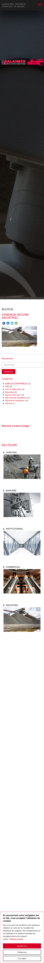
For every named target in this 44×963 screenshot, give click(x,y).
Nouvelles (9, 391)
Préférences (22, 952)
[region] (22, 937)
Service (8, 403)
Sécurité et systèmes (14, 400)
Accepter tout (22, 946)
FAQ (7, 386)
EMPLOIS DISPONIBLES (16, 383)
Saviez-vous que (12, 394)
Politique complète (16, 939)
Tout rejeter (22, 958)
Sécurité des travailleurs (16, 397)
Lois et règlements (13, 389)
